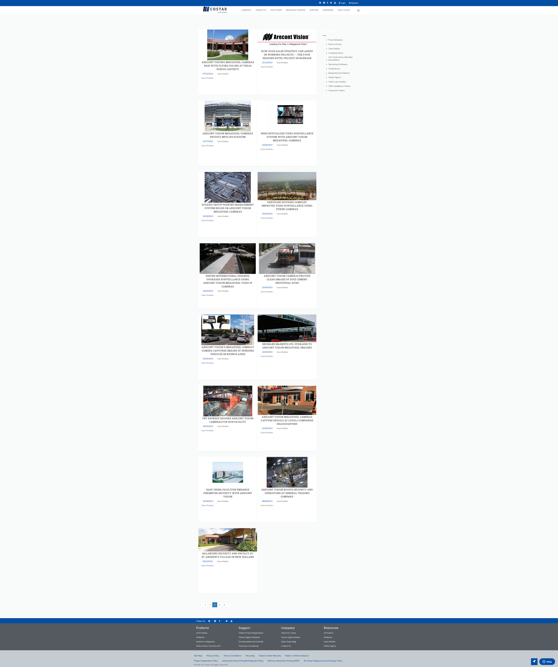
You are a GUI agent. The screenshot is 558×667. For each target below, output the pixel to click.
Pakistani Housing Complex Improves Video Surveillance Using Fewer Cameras (287, 206)
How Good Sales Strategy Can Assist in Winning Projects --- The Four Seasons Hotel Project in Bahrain (287, 55)
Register (354, 3)
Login (342, 3)
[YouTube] (335, 3)
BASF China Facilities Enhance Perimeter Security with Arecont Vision (227, 493)
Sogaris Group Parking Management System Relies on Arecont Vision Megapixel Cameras (228, 208)
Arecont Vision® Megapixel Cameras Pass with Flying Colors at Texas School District (228, 66)
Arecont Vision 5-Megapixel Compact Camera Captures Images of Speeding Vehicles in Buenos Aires (228, 351)
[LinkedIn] (324, 3)
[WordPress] (320, 3)
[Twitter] (331, 3)
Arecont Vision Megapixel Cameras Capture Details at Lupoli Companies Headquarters (287, 420)
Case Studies (223, 74)
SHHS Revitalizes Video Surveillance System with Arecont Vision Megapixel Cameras (287, 137)
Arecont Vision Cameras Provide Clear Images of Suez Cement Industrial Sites (287, 279)
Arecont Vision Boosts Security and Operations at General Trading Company (287, 493)
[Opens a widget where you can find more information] (547, 662)
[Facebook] (327, 3)
